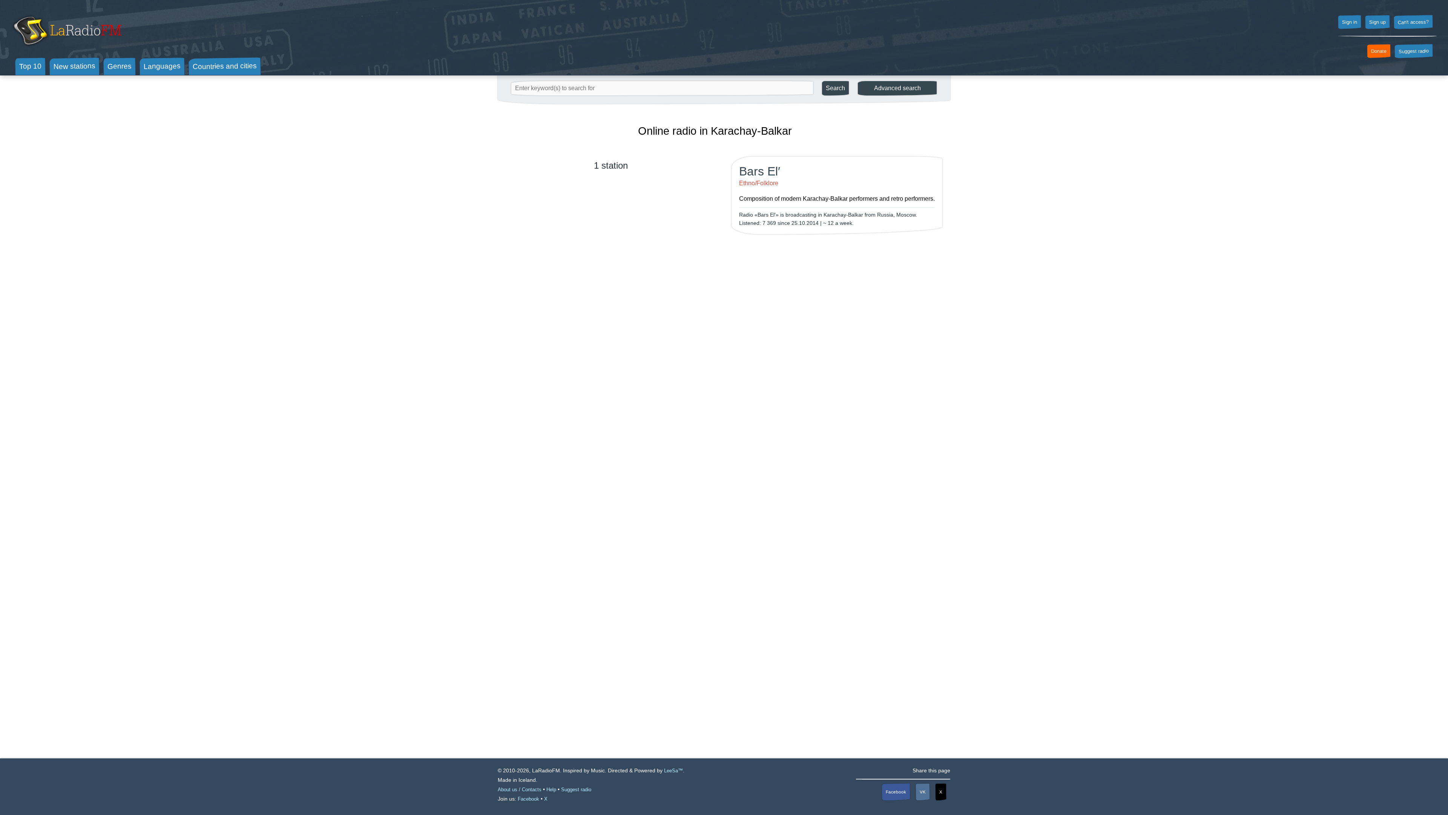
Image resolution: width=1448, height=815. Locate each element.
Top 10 (30, 66)
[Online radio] (66, 48)
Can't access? (1413, 22)
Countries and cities (225, 66)
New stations (74, 66)
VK (923, 792)
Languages (162, 66)
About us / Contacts (519, 789)
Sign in (1349, 22)
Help (551, 789)
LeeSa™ (673, 770)
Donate (1379, 51)
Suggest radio (1414, 51)
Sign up (1377, 22)
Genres (119, 66)
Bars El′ (759, 171)
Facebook (896, 792)
